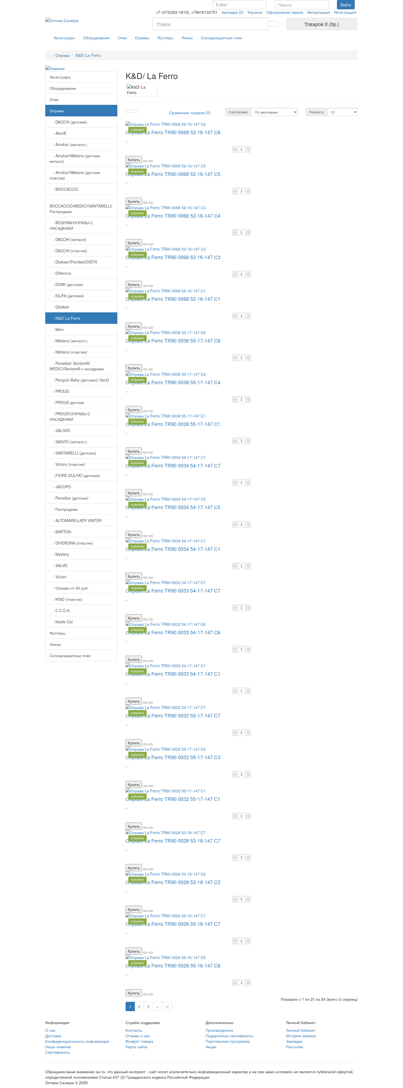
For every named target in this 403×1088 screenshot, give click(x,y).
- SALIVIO (60, 430)
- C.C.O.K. (60, 610)
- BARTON (60, 531)
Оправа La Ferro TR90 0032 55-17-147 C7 (173, 715)
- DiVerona (60, 273)
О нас (50, 1030)
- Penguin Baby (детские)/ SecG (79, 380)
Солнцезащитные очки (221, 37)
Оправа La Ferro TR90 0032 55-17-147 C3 (173, 757)
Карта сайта (136, 1046)
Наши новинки (58, 1046)
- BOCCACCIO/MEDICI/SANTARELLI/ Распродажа (81, 206)
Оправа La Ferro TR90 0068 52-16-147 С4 (173, 215)
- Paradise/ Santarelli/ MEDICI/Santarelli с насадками (77, 365)
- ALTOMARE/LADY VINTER (76, 520)
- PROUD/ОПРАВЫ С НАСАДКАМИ (70, 416)
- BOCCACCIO (64, 189)
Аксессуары (64, 37)
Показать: (316, 112)
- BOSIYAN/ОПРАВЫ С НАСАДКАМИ (71, 225)
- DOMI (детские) (66, 284)
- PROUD (59, 391)
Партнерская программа (228, 1041)
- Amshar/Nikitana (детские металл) (75, 158)
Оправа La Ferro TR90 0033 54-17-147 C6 (173, 632)
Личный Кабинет (301, 1030)
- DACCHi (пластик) (68, 250)
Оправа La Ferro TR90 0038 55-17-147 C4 (173, 382)
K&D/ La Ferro (88, 55)
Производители (219, 1030)
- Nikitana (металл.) (68, 340)
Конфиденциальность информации (77, 1041)
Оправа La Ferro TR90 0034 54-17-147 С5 (173, 507)
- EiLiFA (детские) (67, 295)
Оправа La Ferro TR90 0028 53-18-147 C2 (173, 881)
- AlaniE (58, 133)
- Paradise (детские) (69, 498)
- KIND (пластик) (66, 599)
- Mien (57, 329)
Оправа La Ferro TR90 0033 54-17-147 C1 (173, 673)
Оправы (142, 37)
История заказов (301, 1035)
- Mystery (59, 554)
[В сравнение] (151, 161)
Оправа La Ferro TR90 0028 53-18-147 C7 (173, 840)
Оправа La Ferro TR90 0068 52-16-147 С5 (173, 173)
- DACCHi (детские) (68, 122)
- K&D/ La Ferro (65, 318)
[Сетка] (134, 111)
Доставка (53, 1035)
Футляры (165, 37)
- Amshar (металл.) (68, 144)
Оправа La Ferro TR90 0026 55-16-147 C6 (173, 965)
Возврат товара (139, 1041)
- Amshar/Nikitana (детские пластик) (75, 175)
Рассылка (294, 1046)
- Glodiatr (59, 307)
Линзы (187, 37)
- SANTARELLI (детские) (73, 453)
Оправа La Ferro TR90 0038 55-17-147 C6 (173, 340)
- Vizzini (58, 576)
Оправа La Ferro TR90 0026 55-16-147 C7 (173, 923)
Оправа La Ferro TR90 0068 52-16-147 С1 (173, 298)
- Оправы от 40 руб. (69, 588)
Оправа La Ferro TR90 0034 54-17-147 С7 (173, 465)
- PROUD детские (67, 402)
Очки (122, 37)
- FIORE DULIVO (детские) (75, 475)
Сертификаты (57, 1052)
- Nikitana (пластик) (68, 352)
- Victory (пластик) (67, 464)
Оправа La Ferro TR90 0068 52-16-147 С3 (173, 256)
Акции (211, 1046)
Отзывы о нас (138, 1035)
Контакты (134, 1030)
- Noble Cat (61, 621)
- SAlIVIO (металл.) (68, 441)
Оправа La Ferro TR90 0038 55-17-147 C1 (173, 423)
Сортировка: (238, 112)
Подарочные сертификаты (229, 1035)
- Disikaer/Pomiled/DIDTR (73, 262)
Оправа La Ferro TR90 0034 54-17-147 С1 (173, 548)
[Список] (129, 111)
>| (167, 1006)
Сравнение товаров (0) (190, 112)
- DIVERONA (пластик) (71, 543)
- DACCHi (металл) (68, 239)
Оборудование (96, 37)
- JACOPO (60, 486)
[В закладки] (145, 161)
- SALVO (58, 565)
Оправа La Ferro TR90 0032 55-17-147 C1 (173, 798)
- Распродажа (64, 509)
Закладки (294, 1041)
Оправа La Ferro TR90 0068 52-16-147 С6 (173, 132)
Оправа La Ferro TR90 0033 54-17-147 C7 (173, 590)
